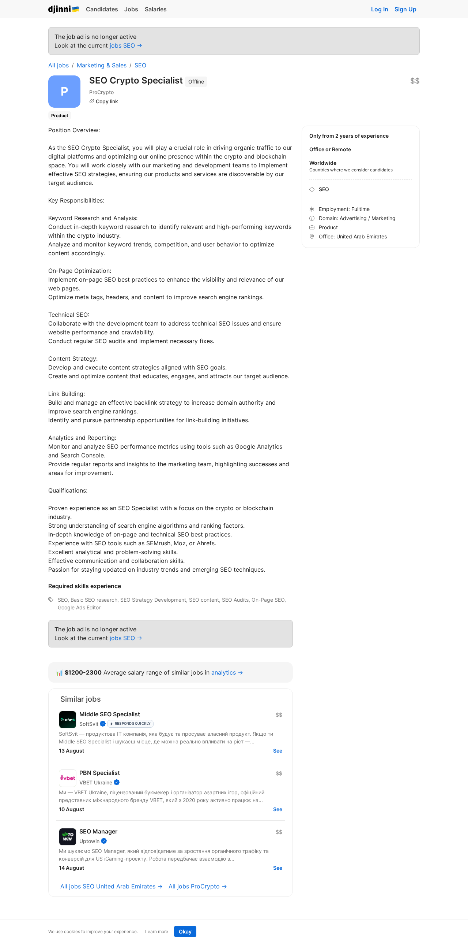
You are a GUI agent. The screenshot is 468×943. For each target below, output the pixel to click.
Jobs (131, 9)
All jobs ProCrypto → (198, 886)
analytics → (227, 672)
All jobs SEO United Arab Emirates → (111, 886)
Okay (185, 931)
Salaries (156, 9)
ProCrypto (101, 92)
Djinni (64, 9)
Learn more (156, 931)
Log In (379, 9)
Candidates (102, 9)
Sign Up (405, 9)
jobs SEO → (126, 45)
